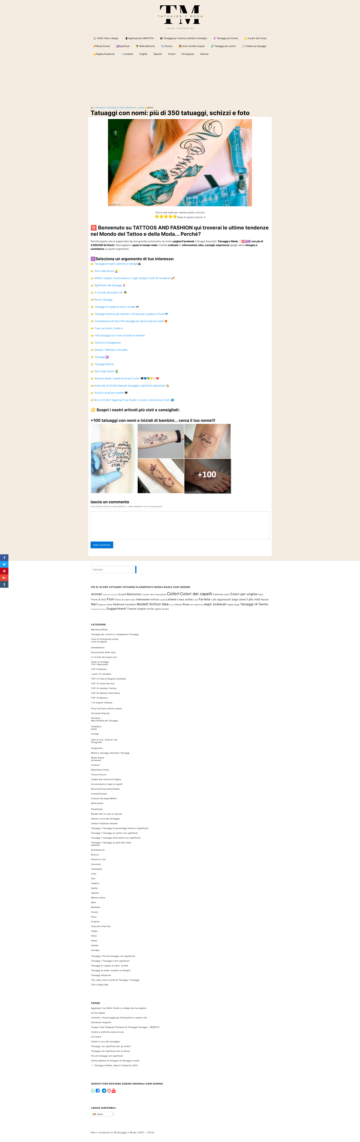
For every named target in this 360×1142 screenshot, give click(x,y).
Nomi (141, 107)
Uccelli (122, 594)
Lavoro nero (148, 594)
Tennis (263, 604)
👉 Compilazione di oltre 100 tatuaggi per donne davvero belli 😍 (129, 321)
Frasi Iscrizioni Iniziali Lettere (106, 708)
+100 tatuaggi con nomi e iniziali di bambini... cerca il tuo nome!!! (153, 420)
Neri (94, 604)
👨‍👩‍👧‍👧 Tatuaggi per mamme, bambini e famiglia (183, 38)
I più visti (253, 599)
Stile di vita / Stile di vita (104, 739)
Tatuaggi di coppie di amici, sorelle (109, 965)
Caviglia (95, 950)
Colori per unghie (243, 594)
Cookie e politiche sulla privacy (107, 1032)
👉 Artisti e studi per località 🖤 (109, 392)
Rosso (178, 604)
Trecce (131, 608)
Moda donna (97, 757)
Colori (173, 593)
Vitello (94, 931)
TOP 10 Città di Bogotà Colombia (108, 679)
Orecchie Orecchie (101, 926)
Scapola (95, 921)
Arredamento (98, 647)
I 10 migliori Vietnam (101, 702)
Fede (260, 594)
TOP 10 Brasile (99, 669)
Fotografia (96, 742)
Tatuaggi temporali (101, 975)
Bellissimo (134, 594)
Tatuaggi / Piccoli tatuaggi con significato (113, 956)
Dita (93, 878)
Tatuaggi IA (249, 604)
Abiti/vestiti (97, 803)
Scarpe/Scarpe (99, 793)
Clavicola (96, 864)
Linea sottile (185, 599)
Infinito (155, 599)
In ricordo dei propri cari (104, 657)
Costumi (95, 765)
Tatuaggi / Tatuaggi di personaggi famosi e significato (119, 828)
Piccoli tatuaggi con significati (107, 1056)
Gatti (133, 600)
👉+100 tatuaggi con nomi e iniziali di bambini (118, 335)
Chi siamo (96, 1036)
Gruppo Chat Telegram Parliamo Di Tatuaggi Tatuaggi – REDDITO (125, 1027)
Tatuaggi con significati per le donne (110, 1051)
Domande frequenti (101, 1022)
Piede (94, 940)
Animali (96, 594)
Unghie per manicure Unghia (106, 779)
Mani (93, 902)
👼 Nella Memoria (145, 46)
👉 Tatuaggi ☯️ (100, 356)
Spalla (94, 888)
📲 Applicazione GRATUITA (139, 38)
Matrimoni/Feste (99, 629)
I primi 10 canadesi (101, 674)
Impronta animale (110, 595)
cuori (227, 594)
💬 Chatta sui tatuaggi (254, 46)
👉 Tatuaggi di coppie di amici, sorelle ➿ (115, 306)
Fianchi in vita (98, 859)
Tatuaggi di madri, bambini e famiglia (110, 970)
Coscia (94, 912)
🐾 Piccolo (166, 46)
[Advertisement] (180, 79)
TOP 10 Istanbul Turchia (103, 688)
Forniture (95, 718)
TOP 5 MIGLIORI (99, 985)
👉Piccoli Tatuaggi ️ (102, 299)
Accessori (96, 760)
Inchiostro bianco (98, 609)
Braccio (95, 854)
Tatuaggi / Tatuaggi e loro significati (115, 107)
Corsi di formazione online (104, 639)
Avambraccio (98, 850)
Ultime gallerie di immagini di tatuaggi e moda (115, 1060)
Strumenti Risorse (100, 713)
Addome (95, 845)
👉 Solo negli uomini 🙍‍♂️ (104, 371)
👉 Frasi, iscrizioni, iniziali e (107, 328)
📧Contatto (127, 54)
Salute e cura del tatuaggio (105, 818)
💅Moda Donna (101, 46)
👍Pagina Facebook (104, 54)
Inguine (95, 893)
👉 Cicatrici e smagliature (106, 342)
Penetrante (97, 809)
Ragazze (102, 605)
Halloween (143, 599)
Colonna (218, 594)
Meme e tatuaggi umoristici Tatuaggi (110, 753)
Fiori (110, 599)
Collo (93, 874)
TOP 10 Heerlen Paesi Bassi (105, 693)
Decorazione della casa (103, 652)
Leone (163, 600)
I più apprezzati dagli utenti (228, 599)
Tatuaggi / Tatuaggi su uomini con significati (114, 833)
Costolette (96, 869)
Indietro (95, 883)
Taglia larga (233, 604)
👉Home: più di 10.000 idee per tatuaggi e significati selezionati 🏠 (130, 385)
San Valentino (196, 605)
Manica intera (98, 897)
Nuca (94, 917)
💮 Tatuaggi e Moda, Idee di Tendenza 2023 (114, 1065)
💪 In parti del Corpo (255, 38)
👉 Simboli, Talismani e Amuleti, (109, 349)
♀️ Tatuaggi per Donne (225, 38)
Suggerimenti (116, 608)
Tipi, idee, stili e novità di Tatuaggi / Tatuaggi (115, 980)
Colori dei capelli (196, 594)
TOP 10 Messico (99, 698)
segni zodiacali (215, 604)
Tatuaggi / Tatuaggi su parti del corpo (111, 842)
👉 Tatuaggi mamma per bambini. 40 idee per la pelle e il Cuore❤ (129, 313)
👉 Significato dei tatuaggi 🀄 (108, 285)
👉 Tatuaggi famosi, (102, 364)
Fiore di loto (98, 599)
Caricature (160, 594)
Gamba (94, 945)
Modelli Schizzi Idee (153, 604)
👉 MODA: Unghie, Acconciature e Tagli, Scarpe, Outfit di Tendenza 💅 (133, 278)
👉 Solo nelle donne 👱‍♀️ (104, 270)
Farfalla (204, 599)
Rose (186, 604)
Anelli (94, 729)
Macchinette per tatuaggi (104, 720)
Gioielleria (96, 726)
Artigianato (97, 748)
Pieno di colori (122, 599)
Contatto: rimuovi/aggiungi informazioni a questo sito (119, 1017)
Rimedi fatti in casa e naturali (106, 814)
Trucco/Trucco (98, 774)
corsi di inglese (99, 641)
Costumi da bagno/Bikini (104, 798)
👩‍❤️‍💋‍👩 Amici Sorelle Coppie (192, 46)
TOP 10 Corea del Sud (102, 683)
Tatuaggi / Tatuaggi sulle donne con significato (116, 838)
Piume (172, 605)
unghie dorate (161, 609)
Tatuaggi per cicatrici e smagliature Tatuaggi (115, 634)
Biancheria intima (100, 770)
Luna (196, 600)
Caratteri (130, 604)
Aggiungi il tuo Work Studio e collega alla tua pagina (118, 1008)
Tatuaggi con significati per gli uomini (111, 1046)
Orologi (95, 734)
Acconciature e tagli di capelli (106, 784)
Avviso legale (98, 1013)
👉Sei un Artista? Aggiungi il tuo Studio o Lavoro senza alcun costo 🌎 (132, 399)
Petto (94, 936)
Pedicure (119, 604)
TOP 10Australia (99, 664)
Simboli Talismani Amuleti (104, 823)
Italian (99, 1114)
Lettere (171, 599)
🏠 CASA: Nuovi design (105, 38)
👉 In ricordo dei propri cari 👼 (109, 292)
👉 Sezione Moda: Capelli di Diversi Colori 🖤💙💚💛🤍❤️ (125, 378)
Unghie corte (145, 608)
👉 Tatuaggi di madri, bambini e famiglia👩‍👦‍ (116, 263)
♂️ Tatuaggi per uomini (223, 46)
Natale (265, 599)
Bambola (95, 907)
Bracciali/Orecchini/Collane (105, 789)
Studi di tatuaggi (100, 662)
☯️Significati (123, 46)
